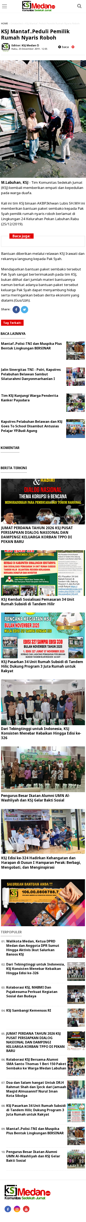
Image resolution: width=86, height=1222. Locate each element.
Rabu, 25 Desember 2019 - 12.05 (29, 48)
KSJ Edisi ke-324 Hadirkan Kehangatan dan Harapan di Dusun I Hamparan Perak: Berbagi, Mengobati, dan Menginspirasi (41, 862)
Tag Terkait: (12, 323)
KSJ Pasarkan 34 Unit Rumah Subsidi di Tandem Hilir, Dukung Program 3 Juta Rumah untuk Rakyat (42, 666)
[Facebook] (16, 309)
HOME (4, 23)
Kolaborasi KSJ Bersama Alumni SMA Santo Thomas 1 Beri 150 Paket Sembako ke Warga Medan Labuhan (36, 1063)
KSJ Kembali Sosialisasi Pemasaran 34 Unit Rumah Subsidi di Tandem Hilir (37, 601)
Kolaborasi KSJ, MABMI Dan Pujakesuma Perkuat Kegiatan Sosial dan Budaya (31, 991)
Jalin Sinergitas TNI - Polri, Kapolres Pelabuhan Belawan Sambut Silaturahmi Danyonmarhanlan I (31, 374)
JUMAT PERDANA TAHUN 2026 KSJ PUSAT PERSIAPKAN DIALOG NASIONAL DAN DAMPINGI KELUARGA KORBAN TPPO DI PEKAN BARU (37, 534)
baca (65, 47)
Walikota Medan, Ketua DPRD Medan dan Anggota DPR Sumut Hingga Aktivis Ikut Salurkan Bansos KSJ (32, 947)
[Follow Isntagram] (17, 1209)
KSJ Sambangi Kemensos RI (28, 1010)
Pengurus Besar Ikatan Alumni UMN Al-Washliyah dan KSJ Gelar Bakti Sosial (35, 798)
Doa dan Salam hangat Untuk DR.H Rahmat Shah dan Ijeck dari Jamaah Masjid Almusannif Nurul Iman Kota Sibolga (36, 1089)
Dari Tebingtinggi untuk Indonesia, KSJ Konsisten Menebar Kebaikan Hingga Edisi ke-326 (41, 733)
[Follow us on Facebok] (7, 1209)
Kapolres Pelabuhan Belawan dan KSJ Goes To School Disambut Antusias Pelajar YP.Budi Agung (31, 426)
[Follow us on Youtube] (26, 1209)
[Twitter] (24, 309)
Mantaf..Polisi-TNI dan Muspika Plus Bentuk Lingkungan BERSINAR (31, 345)
